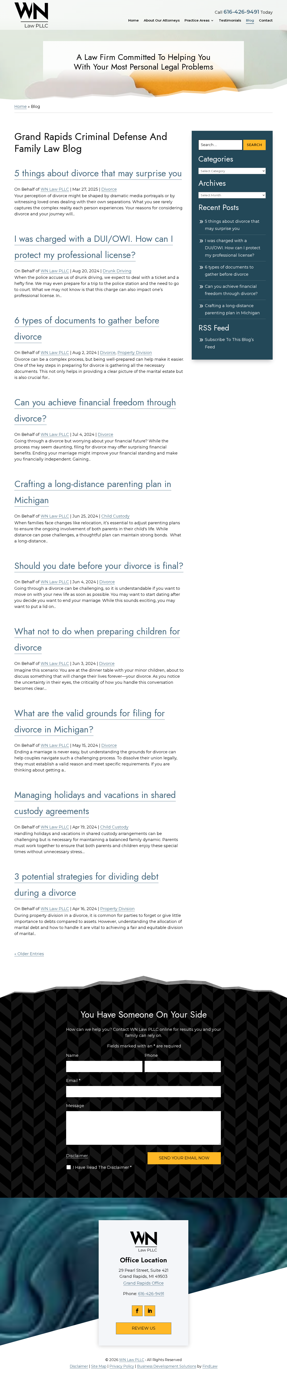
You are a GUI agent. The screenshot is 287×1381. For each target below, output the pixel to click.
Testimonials (230, 20)
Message (75, 1105)
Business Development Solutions (166, 1366)
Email (73, 1080)
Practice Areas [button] (197, 20)
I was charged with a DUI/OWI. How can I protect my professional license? (232, 248)
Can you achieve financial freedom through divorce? (231, 290)
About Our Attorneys (162, 20)
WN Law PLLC (55, 189)
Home (133, 20)
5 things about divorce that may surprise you (98, 173)
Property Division (134, 352)
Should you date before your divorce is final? (98, 565)
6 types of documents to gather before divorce (229, 271)
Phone (151, 1055)
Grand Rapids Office (143, 1283)
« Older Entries (29, 953)
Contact (266, 20)
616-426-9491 (241, 12)
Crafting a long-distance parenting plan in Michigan (232, 309)
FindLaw (209, 1366)
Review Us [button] (143, 1328)
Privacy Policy (121, 1366)
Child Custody (115, 516)
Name (72, 1055)
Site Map (99, 1366)
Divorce (109, 189)
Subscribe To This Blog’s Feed (229, 343)
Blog (250, 20)
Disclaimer (77, 1155)
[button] (282, 1348)
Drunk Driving (117, 271)
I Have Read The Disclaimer (102, 1167)
